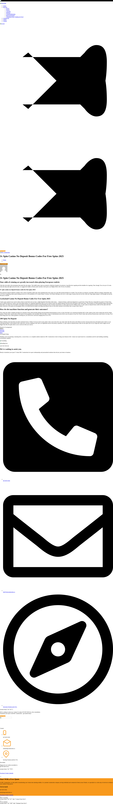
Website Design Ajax (46, 774)
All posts (2, 331)
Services (5, 7)
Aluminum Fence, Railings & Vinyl (14, 17)
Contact (5, 21)
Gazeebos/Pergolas (10, 14)
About (4, 6)
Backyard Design (10, 15)
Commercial (6, 18)
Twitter (7, 773)
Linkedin (11, 773)
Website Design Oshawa (72, 774)
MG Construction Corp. (15, 770)
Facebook (2, 773)
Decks (7, 8)
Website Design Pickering (58, 774)
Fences (8, 10)
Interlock (8, 12)
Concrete (8, 11)
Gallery (5, 19)
